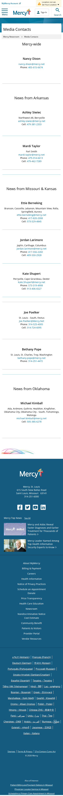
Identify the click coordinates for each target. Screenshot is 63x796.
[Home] (22, 12)
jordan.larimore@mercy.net (32, 248)
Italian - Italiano (31, 733)
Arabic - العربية (31, 721)
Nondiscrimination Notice (31, 614)
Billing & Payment (31, 568)
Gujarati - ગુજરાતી (20, 727)
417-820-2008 (35, 218)
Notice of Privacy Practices (31, 584)
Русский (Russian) (45, 668)
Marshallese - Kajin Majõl (21, 698)
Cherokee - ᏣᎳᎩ (12, 721)
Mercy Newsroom (11, 36)
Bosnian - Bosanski (21, 692)
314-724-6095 (34, 327)
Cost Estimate (31, 617)
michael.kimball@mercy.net (31, 418)
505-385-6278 (34, 421)
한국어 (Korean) (42, 663)
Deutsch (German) (22, 663)
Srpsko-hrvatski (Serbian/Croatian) (31, 674)
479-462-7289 (34, 161)
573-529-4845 (34, 221)
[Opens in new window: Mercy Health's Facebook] (19, 507)
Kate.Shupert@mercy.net (31, 282)
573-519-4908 (35, 285)
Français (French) (41, 657)
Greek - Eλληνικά (42, 692)
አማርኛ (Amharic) (21, 657)
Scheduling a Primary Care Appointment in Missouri (31, 793)
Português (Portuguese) (20, 668)
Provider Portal (32, 633)
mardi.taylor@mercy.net (31, 154)
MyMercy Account (10, 3)
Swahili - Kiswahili (46, 698)
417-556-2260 (35, 251)
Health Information (31, 578)
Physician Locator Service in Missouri (31, 789)
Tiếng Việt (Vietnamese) (15, 686)
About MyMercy (31, 563)
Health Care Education (31, 603)
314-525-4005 (35, 324)
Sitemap (12, 751)
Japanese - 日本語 (41, 727)
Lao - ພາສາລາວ (52, 686)
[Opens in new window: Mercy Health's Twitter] (27, 507)
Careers (31, 573)
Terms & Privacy (25, 751)
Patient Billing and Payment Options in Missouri (31, 785)
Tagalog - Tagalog (42, 680)
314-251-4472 (35, 361)
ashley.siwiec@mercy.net (31, 121)
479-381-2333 (34, 124)
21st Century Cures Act (45, 751)
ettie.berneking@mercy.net (31, 214)
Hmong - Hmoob (17, 709)
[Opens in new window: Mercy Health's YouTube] (35, 507)
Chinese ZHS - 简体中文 (41, 709)
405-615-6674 (35, 67)
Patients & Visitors (31, 628)
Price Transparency (31, 598)
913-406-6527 (34, 288)
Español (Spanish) (20, 680)
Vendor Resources (31, 638)
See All (27, 518)
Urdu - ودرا (33, 715)
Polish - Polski (45, 704)
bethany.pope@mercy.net (32, 358)
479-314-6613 (35, 157)
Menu (5, 14)
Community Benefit (31, 623)
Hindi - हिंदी (36, 686)
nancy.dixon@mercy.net (32, 64)
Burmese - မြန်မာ (50, 721)
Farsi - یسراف (18, 715)
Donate (31, 593)
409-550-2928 (34, 255)
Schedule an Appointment (31, 589)
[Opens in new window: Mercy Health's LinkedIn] (43, 507)
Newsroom (31, 608)
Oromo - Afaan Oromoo (22, 704)
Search (57, 14)
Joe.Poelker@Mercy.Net (31, 321)
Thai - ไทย (47, 715)
